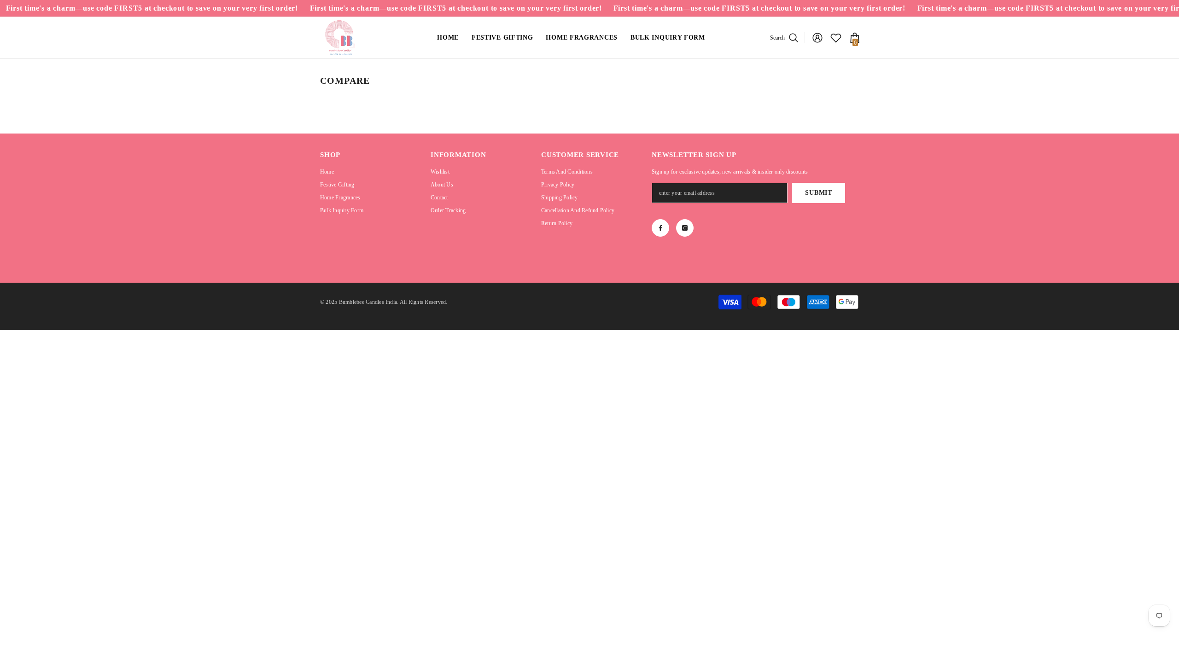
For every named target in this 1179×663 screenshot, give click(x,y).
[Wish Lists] (836, 37)
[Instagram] (685, 228)
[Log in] (817, 37)
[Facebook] (660, 228)
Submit (818, 192)
